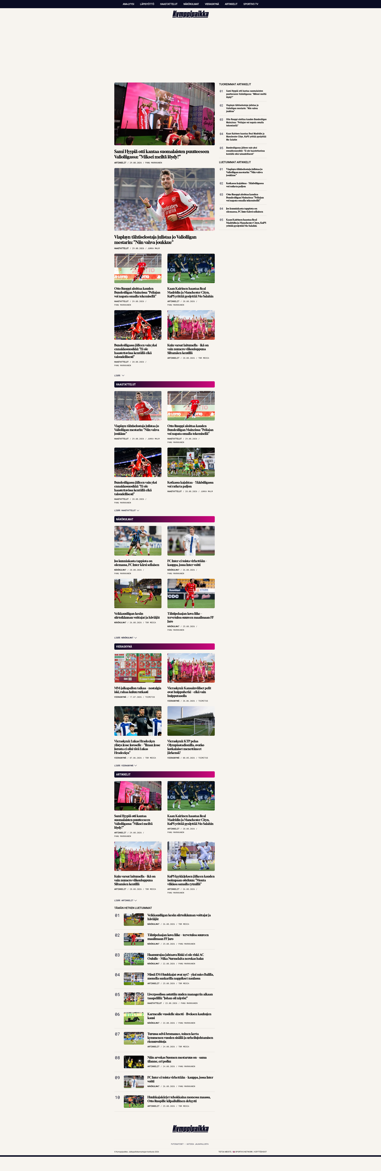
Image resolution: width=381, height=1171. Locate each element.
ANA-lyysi (128, 4)
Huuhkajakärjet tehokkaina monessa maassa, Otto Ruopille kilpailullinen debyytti (178, 1099)
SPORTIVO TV (250, 4)
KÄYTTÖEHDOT (260, 1152)
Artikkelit (231, 4)
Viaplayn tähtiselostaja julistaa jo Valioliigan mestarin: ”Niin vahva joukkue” (155, 239)
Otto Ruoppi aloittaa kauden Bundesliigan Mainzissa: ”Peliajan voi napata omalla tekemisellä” (137, 292)
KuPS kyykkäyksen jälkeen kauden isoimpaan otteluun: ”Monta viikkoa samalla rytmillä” (191, 880)
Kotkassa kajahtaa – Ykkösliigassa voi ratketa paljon (190, 484)
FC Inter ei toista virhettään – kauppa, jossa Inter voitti (187, 563)
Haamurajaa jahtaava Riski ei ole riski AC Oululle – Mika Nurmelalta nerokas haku (175, 956)
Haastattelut (169, 4)
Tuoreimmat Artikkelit (235, 84)
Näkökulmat (191, 4)
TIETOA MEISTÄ (224, 1152)
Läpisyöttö (147, 4)
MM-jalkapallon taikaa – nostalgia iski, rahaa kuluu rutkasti (137, 690)
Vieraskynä (212, 4)
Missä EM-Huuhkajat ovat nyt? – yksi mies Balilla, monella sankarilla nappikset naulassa (180, 976)
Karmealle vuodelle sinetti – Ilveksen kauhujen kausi (179, 1016)
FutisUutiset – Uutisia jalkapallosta (190, 1144)
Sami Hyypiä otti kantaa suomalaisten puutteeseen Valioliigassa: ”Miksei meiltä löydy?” (161, 154)
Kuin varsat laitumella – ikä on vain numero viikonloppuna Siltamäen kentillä (188, 349)
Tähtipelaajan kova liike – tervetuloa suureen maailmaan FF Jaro (190, 617)
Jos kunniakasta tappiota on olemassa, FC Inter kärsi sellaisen (136, 563)
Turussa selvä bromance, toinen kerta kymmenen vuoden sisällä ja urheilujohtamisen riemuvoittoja (180, 1037)
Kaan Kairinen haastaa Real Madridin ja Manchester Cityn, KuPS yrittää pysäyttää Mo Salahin (190, 292)
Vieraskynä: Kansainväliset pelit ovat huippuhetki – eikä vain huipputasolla (189, 692)
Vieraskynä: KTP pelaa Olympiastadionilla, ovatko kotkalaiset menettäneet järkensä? (185, 747)
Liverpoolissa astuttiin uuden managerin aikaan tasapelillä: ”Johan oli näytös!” (180, 996)
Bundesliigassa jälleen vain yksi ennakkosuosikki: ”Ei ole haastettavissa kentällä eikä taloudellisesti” (135, 351)
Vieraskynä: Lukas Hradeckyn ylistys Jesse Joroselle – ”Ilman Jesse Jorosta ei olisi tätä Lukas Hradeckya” (137, 747)
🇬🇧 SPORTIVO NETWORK (243, 1152)
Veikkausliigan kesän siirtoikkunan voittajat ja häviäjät (137, 615)
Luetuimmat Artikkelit (235, 162)
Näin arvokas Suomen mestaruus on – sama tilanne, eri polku (177, 1059)
